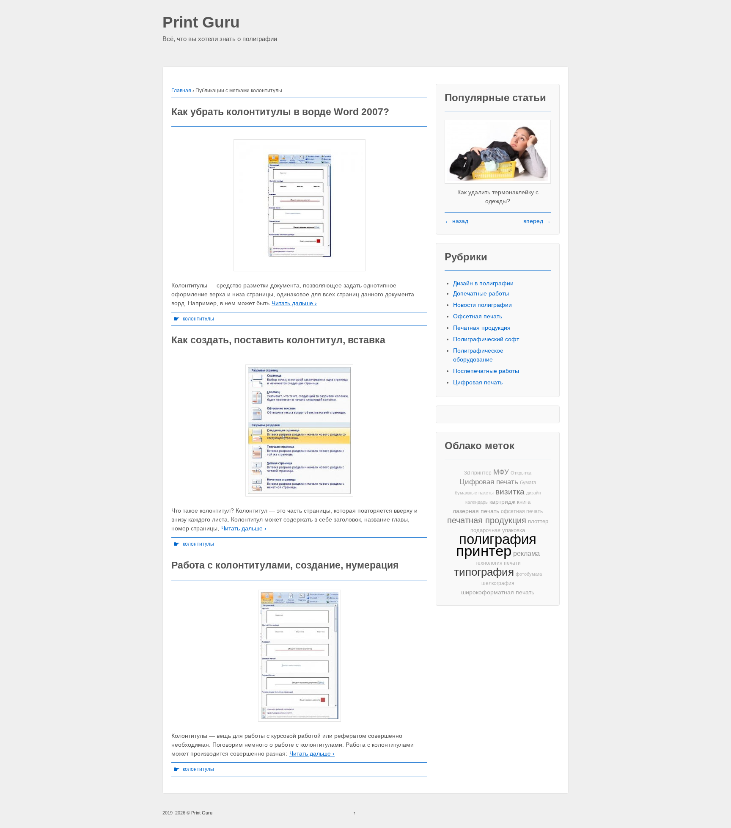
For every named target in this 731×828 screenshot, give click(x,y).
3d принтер (478, 473)
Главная (181, 91)
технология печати (498, 563)
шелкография (497, 583)
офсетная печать (522, 511)
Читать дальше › (294, 303)
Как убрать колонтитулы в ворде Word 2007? (280, 111)
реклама (526, 553)
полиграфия (497, 539)
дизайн (533, 492)
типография (484, 572)
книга (523, 502)
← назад (456, 221)
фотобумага (529, 574)
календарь (476, 502)
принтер (483, 550)
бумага (528, 483)
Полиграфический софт (486, 339)
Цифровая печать (478, 382)
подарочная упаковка (497, 530)
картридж (502, 502)
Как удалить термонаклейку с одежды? (498, 196)
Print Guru (201, 22)
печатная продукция (486, 520)
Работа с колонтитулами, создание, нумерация (284, 565)
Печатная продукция (482, 327)
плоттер (538, 521)
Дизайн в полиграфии (483, 283)
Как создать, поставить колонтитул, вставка (278, 339)
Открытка (521, 472)
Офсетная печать (477, 316)
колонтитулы (198, 319)
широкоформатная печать (497, 592)
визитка (510, 491)
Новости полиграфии (482, 304)
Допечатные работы (481, 293)
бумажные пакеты (474, 492)
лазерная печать (476, 511)
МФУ (501, 472)
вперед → (537, 221)
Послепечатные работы (486, 370)
